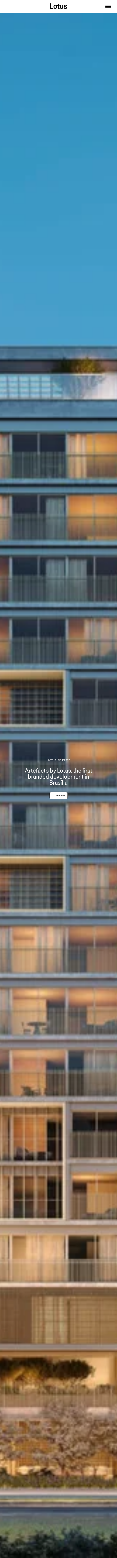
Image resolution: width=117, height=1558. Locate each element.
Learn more (59, 795)
